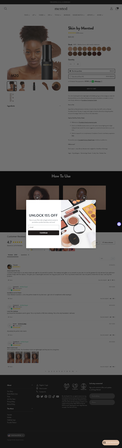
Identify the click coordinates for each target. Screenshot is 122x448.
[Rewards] (110, 442)
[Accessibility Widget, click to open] (119, 224)
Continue (44, 233)
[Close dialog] (93, 202)
